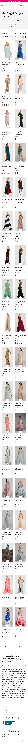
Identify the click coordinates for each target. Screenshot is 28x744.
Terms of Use (10, 741)
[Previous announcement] (6, 1)
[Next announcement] (22, 1)
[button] (2, 5)
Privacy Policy (18, 741)
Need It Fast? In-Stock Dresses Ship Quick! (16, 1)
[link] (21, 5)
